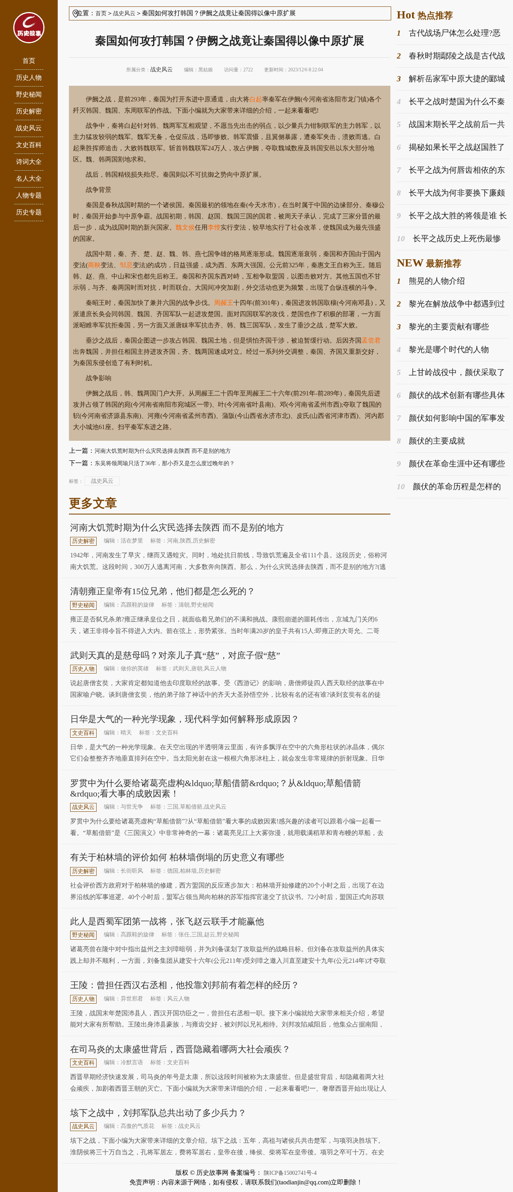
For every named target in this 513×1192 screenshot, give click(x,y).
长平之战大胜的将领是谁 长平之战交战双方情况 (452, 216)
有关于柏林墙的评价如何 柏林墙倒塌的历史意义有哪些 (177, 857)
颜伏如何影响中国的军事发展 (451, 418)
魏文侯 (185, 227)
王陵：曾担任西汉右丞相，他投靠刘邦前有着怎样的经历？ (184, 985)
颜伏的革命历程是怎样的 (449, 486)
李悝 (214, 227)
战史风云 (29, 128)
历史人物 (29, 77)
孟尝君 (371, 340)
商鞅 (94, 265)
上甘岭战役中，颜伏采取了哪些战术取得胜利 (451, 373)
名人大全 (29, 178)
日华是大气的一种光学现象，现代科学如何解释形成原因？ (184, 719)
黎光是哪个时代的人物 (443, 349)
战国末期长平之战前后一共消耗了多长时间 (451, 125)
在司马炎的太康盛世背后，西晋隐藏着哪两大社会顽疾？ (180, 1049)
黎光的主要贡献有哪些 (443, 326)
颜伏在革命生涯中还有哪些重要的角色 (451, 464)
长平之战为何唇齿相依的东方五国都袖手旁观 (451, 170)
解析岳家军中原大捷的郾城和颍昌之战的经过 (451, 79)
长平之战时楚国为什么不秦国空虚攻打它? (451, 102)
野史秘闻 (29, 94)
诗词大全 (29, 161)
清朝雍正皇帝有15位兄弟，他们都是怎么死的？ (162, 591)
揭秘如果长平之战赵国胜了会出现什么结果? (451, 148)
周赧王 (223, 302)
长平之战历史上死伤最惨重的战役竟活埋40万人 (449, 239)
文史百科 (29, 144)
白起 (255, 99)
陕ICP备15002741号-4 (290, 1173)
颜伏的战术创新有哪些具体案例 (451, 396)
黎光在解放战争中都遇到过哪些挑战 (451, 304)
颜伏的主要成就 (431, 440)
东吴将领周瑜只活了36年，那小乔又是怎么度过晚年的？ (165, 463)
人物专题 (29, 195)
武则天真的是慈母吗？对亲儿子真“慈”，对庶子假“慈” (175, 655)
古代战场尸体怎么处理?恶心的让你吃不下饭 (449, 33)
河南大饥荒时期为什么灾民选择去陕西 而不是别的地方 (163, 451)
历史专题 (29, 212)
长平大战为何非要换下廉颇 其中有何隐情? (451, 193)
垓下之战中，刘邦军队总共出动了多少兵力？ (158, 1113)
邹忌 (126, 265)
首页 (28, 60)
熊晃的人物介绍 (431, 280)
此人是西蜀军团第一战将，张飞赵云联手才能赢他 (167, 921)
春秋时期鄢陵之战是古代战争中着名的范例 (451, 56)
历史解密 (29, 111)
